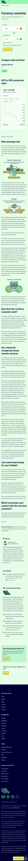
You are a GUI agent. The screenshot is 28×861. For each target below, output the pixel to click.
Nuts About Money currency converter (15, 146)
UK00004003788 (16, 807)
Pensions (3, 723)
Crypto (3, 728)
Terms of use (4, 781)
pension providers (19, 406)
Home (2, 696)
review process (15, 629)
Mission (3, 699)
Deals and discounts (6, 747)
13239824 (8, 850)
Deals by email (18, 858)
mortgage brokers (21, 404)
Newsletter (4, 757)
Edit (2, 66)
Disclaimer (4, 771)
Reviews (3, 760)
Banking (3, 733)
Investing (3, 725)
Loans (2, 736)
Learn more (12, 580)
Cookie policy (4, 768)
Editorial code (5, 773)
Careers (3, 704)
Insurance (3, 731)
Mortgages (4, 720)
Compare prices (7, 49)
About (2, 702)
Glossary (3, 749)
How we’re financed (6, 752)
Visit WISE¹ (6, 658)
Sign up (5, 673)
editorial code (18, 632)
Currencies (3, 521)
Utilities (3, 738)
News (2, 755)
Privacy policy (5, 779)
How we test (4, 776)
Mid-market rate (6, 45)
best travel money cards (19, 498)
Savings (3, 718)
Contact (3, 709)
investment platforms (6, 406)
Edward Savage (12, 542)
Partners (3, 707)
